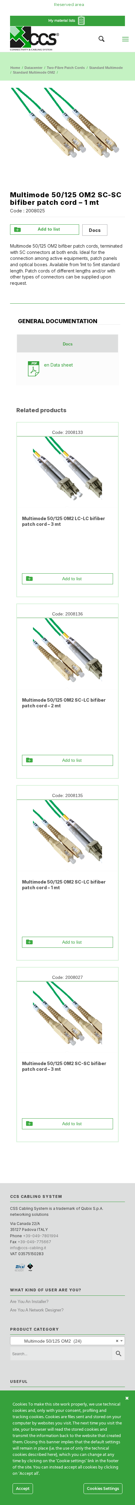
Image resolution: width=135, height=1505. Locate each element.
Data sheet (58, 365)
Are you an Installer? (29, 1301)
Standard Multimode (106, 68)
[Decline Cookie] (127, 1398)
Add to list (49, 229)
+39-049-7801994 (40, 1235)
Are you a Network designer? (36, 1310)
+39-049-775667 (34, 1241)
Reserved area (69, 4)
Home (15, 68)
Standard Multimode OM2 (34, 72)
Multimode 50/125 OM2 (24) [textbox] (65, 1341)
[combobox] (67, 1340)
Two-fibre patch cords (66, 68)
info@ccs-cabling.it (28, 1247)
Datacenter (33, 68)
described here (42, 1454)
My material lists (62, 20)
